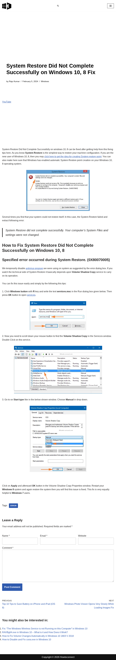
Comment (7, 548)
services (31, 295)
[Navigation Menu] (110, 5)
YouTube (6, 102)
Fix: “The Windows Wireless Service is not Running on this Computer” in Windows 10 (44, 628)
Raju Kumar (14, 81)
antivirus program (34, 268)
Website (82, 536)
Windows (45, 81)
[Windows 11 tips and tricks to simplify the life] (7, 6)
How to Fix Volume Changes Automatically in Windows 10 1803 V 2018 (38, 636)
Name (6, 536)
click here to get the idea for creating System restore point (72, 156)
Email (43, 536)
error (13, 506)
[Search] (58, 6)
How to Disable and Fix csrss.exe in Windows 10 (26, 639)
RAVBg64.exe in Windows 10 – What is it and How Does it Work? (35, 632)
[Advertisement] (58, 41)
